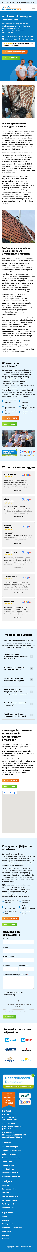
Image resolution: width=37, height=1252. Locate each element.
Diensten (5, 1185)
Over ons (5, 1220)
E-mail (5, 947)
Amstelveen (21, 761)
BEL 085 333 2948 (11, 58)
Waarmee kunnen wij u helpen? (15, 975)
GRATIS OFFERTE (10, 418)
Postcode (6, 965)
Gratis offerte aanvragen (15, 52)
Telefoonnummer (10, 956)
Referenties (6, 1193)
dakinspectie (7, 331)
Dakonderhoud (8, 1165)
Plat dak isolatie (8, 1169)
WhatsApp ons (9, 2)
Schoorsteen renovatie (11, 1158)
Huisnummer (24, 965)
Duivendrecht (7, 765)
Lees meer (17, 490)
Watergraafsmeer (9, 751)
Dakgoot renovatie (9, 1154)
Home (4, 1216)
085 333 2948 (9, 424)
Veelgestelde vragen (10, 1196)
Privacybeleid (7, 1224)
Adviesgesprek (8, 1204)
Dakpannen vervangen (11, 1150)
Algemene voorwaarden (12, 1228)
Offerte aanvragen (9, 1200)
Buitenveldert (7, 753)
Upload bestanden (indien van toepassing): (13, 993)
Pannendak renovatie (11, 1176)
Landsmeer (6, 763)
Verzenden (9, 1016)
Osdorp (19, 753)
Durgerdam (18, 765)
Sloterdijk (27, 751)
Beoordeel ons (8, 1208)
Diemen (29, 761)
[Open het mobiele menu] (33, 7)
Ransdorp (30, 765)
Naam (5, 938)
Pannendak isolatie (10, 1173)
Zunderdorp (9, 774)
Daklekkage (7, 1161)
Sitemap (5, 1239)
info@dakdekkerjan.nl (26, 2)
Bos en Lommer (16, 749)
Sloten (24, 772)
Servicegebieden (9, 1189)
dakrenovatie (7, 190)
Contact (5, 1235)
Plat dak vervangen (10, 1147)
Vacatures (6, 1231)
